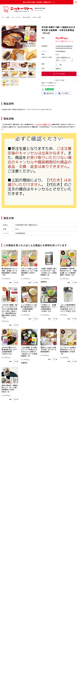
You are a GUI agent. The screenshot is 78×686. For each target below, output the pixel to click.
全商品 (7, 17)
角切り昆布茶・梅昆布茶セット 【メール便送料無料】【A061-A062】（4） (10, 388)
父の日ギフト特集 (36, 17)
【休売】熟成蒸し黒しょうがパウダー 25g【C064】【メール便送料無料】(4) (49, 271)
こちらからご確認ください (43, 124)
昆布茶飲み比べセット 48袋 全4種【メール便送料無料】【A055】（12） (10, 271)
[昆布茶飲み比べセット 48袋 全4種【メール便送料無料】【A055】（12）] (10, 258)
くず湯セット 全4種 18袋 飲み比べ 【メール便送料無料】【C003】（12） (49, 308)
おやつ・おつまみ (16, 17)
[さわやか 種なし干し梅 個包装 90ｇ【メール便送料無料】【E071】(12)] (10, 337)
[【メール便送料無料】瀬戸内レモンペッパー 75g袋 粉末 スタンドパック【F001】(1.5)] (68, 294)
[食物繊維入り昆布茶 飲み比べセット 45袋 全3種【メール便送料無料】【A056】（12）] (68, 258)
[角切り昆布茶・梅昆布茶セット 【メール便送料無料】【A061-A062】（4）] (10, 375)
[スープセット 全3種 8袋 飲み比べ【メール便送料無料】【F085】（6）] (68, 337)
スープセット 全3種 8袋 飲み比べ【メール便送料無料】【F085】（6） (68, 350)
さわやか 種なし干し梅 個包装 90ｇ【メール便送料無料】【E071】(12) (9, 350)
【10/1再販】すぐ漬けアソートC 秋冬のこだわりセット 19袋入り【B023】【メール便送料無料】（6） (29, 351)
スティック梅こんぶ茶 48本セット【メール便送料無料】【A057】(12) (29, 271)
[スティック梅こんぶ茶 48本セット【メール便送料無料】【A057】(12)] (29, 258)
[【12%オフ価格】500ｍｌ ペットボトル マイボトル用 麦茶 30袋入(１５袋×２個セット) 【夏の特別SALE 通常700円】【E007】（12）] (10, 294)
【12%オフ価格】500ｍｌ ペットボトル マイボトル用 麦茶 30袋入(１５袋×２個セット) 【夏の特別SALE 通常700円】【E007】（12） (9, 311)
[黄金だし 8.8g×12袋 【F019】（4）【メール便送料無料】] (49, 337)
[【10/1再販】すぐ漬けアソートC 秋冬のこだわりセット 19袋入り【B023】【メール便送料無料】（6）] (29, 337)
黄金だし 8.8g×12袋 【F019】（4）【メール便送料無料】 (48, 349)
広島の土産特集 (26, 17)
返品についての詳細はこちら (49, 83)
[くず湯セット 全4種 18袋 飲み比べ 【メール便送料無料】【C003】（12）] (49, 294)
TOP (3, 17)
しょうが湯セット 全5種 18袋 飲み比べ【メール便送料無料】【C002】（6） (29, 308)
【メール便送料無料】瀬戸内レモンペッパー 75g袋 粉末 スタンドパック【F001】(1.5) (68, 308)
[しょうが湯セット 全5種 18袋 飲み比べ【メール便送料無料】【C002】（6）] (29, 294)
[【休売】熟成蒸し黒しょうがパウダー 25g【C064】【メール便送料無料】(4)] (49, 258)
